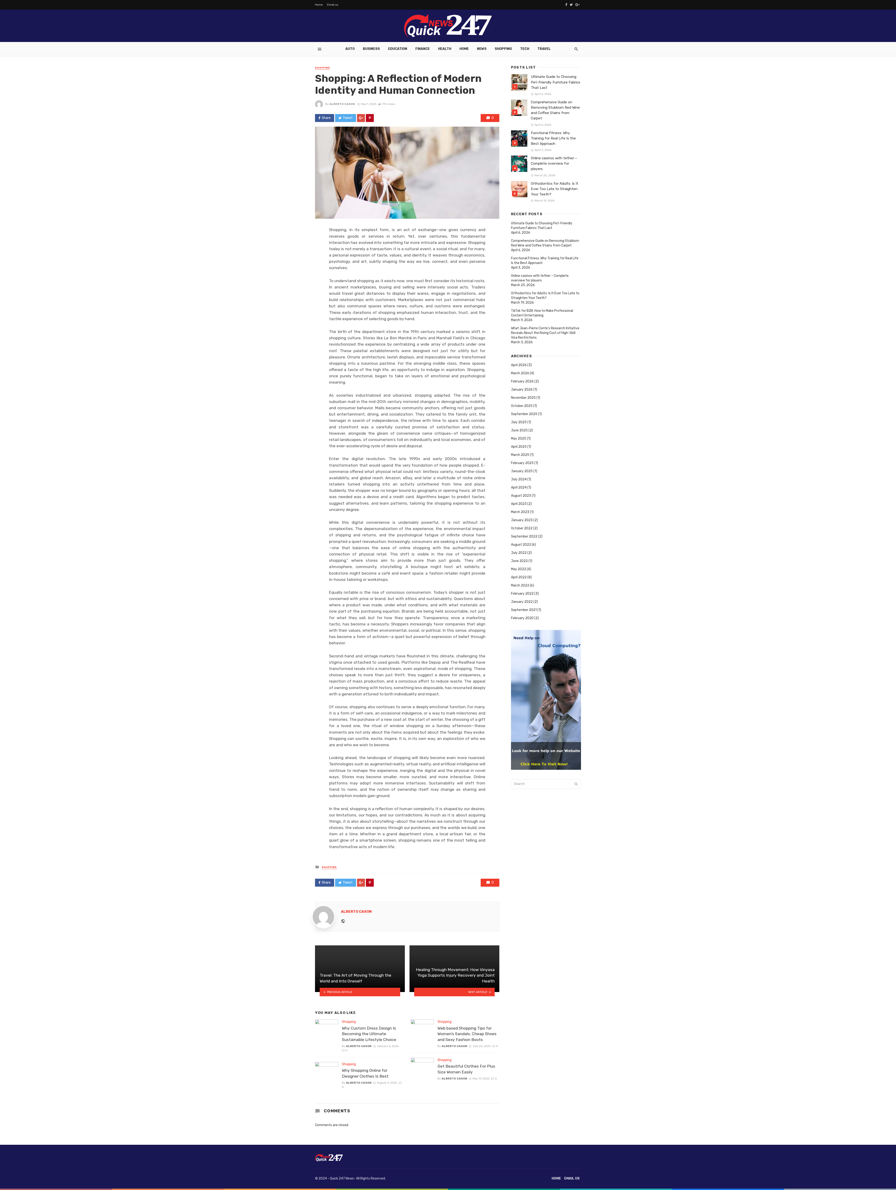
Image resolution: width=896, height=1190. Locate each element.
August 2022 (521, 545)
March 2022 (520, 585)
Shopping (503, 49)
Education (397, 49)
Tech (524, 49)
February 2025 (522, 463)
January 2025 (522, 471)
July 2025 (519, 422)
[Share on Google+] (361, 118)
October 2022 (521, 528)
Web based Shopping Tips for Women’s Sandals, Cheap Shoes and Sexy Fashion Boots (467, 1034)
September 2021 (524, 610)
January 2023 (522, 520)
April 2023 (519, 504)
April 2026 (519, 365)
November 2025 (523, 398)
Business (371, 49)
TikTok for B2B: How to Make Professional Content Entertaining (542, 313)
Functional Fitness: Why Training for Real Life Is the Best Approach (553, 138)
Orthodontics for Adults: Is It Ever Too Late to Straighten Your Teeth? (554, 188)
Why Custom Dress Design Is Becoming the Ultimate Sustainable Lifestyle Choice (369, 1034)
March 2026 (520, 373)
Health (444, 49)
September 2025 (524, 414)
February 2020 (522, 618)
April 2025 (519, 447)
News (481, 49)
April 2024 (519, 487)
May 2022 (518, 569)
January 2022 (522, 602)
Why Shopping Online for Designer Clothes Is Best (365, 1073)
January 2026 (522, 390)
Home (319, 4)
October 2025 (521, 406)
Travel (544, 49)
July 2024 (519, 479)
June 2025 (519, 430)
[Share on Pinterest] (370, 118)
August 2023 (521, 496)
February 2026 (522, 381)
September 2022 (524, 536)
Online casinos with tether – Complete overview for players (554, 163)
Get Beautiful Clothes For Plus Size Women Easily (466, 1069)
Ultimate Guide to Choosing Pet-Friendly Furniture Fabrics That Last (555, 82)
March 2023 (520, 512)
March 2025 (520, 455)
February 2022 (522, 594)
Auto (350, 49)
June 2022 (519, 561)
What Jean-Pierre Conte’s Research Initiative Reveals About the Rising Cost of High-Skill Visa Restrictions (545, 333)
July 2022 (519, 553)
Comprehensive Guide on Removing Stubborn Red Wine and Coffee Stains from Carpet (555, 110)
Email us (332, 4)
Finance (422, 49)
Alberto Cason (342, 104)
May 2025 (518, 439)
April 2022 (519, 577)
